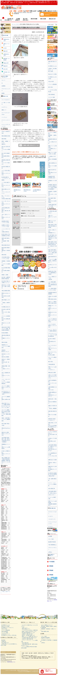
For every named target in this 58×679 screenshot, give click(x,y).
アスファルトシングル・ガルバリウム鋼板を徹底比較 (52, 335)
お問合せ (50, 552)
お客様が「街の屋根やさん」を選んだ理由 (52, 70)
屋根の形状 (4, 254)
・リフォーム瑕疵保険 (5, 630)
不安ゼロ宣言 (51, 81)
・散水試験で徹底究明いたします (28, 632)
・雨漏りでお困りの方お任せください (29, 631)
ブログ (17, 24)
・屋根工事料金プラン (25, 628)
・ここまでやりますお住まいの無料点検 (29, 630)
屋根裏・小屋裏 (5, 274)
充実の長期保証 (51, 94)
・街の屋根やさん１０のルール (7, 627)
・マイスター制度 (4, 632)
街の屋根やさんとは (52, 66)
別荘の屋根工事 (51, 488)
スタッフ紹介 (51, 539)
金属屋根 (3, 85)
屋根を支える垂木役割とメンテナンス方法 (6, 434)
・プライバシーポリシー (45, 638)
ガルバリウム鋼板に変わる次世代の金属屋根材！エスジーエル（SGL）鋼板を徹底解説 (6, 412)
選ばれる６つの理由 (52, 74)
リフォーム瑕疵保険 (52, 84)
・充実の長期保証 (4, 631)
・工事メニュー (24, 627)
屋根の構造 (4, 138)
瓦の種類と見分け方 (6, 306)
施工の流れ (50, 87)
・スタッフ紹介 (43, 636)
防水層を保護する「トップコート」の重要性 (6, 178)
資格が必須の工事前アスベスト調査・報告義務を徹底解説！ (6, 329)
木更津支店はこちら (11, 661)
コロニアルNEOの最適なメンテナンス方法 (52, 326)
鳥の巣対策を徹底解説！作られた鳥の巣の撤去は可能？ (52, 474)
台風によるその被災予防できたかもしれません (52, 376)
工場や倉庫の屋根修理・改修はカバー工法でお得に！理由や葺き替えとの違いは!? (52, 447)
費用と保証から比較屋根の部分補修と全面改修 (52, 226)
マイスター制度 (51, 97)
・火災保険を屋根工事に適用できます (29, 637)
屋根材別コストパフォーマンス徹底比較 (6, 346)
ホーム (13, 24)
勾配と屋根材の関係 (6, 290)
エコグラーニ (4, 107)
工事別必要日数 (51, 364)
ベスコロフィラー (52, 519)
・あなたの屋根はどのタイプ (46, 625)
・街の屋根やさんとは (5, 625)
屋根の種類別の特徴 (6, 135)
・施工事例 (3, 640)
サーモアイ (50, 516)
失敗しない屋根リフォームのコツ (52, 217)
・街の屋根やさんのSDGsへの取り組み (8, 635)
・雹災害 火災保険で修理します (28, 635)
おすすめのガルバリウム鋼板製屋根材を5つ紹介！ (6, 393)
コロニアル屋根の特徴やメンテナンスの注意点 (52, 320)
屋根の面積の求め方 (6, 245)
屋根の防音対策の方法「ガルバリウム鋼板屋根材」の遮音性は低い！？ (52, 259)
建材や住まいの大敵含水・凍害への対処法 (6, 286)
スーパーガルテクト (6, 99)
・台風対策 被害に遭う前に (27, 633)
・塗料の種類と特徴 (44, 631)
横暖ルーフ (4, 109)
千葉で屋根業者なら (52, 544)
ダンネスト (50, 526)
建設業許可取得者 (52, 541)
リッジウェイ (4, 117)
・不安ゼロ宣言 (4, 628)
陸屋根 (3, 93)
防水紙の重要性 (5, 332)
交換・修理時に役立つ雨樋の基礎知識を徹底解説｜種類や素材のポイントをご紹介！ (6, 460)
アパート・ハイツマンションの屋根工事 (52, 484)
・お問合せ (42, 642)
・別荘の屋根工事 (24, 642)
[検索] (56, 24)
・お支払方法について (5, 633)
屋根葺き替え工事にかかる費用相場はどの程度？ (52, 273)
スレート (3, 80)
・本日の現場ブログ (5, 642)
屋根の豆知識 (4, 342)
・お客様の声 (3, 641)
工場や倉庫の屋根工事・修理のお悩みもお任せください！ (52, 493)
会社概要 (50, 536)
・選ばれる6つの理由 (5, 626)
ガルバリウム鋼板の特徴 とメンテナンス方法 (6, 387)
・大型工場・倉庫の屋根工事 (27, 639)
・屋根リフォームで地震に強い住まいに (29, 636)
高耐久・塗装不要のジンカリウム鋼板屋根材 (6, 419)
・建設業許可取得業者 (45, 637)
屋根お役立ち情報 (52, 372)
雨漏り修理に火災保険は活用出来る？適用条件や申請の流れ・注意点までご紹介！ (52, 244)
